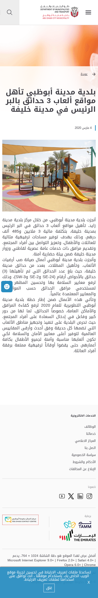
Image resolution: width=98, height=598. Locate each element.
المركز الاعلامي (85, 441)
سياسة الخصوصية (84, 455)
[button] (49, 74)
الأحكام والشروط (84, 462)
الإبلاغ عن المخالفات (82, 469)
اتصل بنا (90, 448)
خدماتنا (91, 434)
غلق (49, 587)
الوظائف (90, 427)
